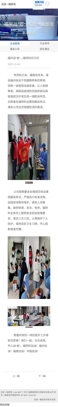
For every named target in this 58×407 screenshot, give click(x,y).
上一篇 (16, 376)
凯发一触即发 (8, 4)
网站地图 (5, 404)
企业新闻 (15, 43)
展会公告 (15, 49)
